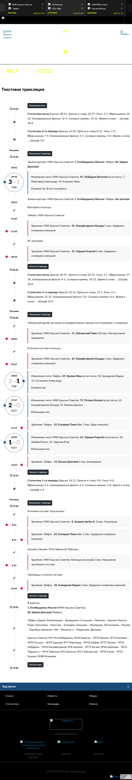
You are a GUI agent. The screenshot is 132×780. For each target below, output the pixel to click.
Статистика (12, 704)
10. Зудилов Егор (59, 442)
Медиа (93, 696)
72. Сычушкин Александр (46, 380)
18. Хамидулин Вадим (110, 376)
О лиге (9, 696)
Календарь (53, 704)
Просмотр (26, 4)
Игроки (93, 704)
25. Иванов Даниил (71, 405)
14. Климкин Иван (69, 181)
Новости (52, 696)
